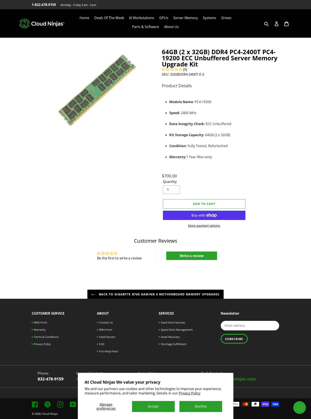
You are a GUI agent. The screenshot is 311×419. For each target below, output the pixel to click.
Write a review (192, 255)
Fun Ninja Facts (108, 351)
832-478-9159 (50, 379)
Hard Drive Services (172, 322)
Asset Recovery (170, 337)
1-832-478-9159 (44, 4)
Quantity (170, 181)
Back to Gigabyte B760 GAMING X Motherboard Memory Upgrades (158, 294)
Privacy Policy (189, 393)
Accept (153, 406)
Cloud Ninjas (50, 414)
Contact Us (105, 322)
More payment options (204, 226)
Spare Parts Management (176, 330)
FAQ (101, 344)
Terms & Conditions (46, 337)
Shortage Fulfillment (173, 344)
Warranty (39, 330)
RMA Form (40, 322)
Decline (201, 406)
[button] (172, 69)
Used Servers (106, 337)
